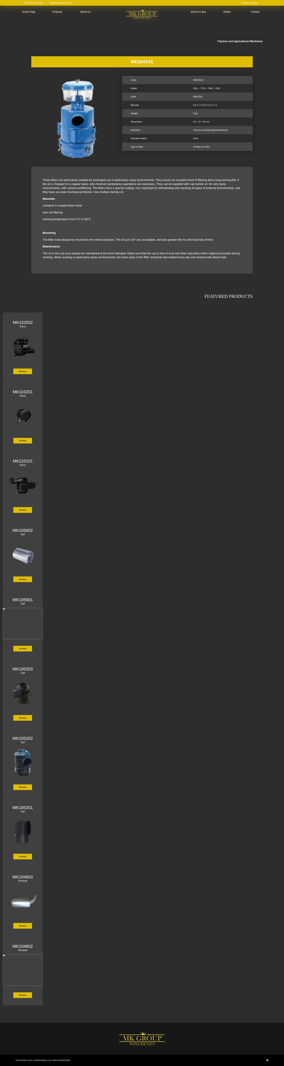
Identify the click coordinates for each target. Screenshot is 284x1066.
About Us (85, 11)
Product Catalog (249, 3)
